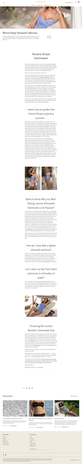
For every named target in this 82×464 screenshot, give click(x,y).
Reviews (4, 438)
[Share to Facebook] (27, 388)
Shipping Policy (33, 445)
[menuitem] (34, 5)
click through (46, 261)
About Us (4, 436)
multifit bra (29, 229)
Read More (13, 425)
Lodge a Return (33, 444)
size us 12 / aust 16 (46, 360)
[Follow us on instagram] (5, 455)
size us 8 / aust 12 (29, 360)
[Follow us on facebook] (3, 455)
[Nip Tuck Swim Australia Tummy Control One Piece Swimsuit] (32, 178)
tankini (48, 143)
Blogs (31, 441)
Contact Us (32, 439)
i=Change (4, 439)
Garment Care (32, 442)
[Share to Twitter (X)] (29, 388)
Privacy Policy (5, 442)
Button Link (74, 396)
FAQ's (31, 436)
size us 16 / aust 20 (30, 362)
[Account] (76, 2)
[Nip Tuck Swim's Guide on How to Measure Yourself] (41, 408)
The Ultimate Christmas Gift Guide (12, 418)
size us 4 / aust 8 (45, 359)
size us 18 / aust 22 (38, 362)
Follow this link (37, 345)
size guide (32, 340)
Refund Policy (5, 441)
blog (41, 286)
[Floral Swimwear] (67, 408)
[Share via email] (32, 388)
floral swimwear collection (61, 420)
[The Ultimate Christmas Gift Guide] (15, 408)
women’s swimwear (45, 77)
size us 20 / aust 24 (47, 362)
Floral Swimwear (59, 418)
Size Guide (32, 438)
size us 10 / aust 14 (38, 360)
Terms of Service (6, 444)
